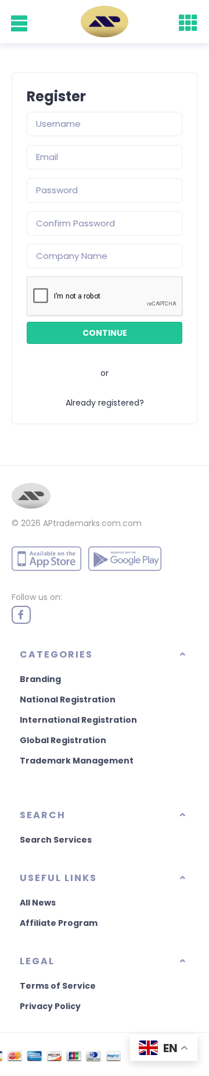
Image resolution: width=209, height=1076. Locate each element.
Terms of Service (58, 986)
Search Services (56, 840)
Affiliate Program (59, 923)
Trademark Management (77, 760)
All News (38, 902)
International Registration (78, 720)
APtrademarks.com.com (92, 523)
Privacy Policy (50, 1006)
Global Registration (63, 740)
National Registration (68, 699)
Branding (40, 679)
